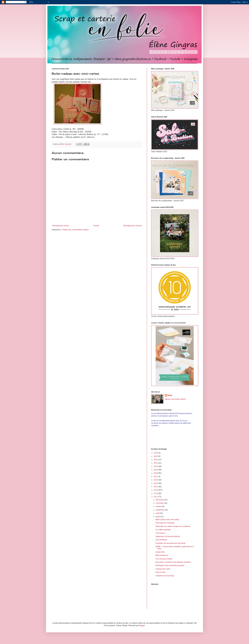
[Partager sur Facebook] (85, 144)
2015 (156, 483)
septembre (160, 510)
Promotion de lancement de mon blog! (170, 543)
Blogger (142, 626)
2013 (156, 490)
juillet (158, 517)
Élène (170, 395)
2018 (156, 473)
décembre (160, 500)
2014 (156, 487)
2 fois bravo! (160, 533)
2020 (156, 466)
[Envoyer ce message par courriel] (77, 144)
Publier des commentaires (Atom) (76, 230)
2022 (156, 460)
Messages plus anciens (132, 226)
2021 (156, 463)
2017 (156, 477)
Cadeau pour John (162, 569)
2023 (156, 456)
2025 (156, 453)
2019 (156, 470)
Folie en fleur (160, 572)
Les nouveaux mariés (163, 559)
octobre (159, 506)
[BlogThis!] (80, 144)
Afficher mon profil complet (175, 399)
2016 (156, 480)
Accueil (96, 226)
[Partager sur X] (82, 144)
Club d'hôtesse (161, 540)
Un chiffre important (163, 530)
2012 (156, 493)
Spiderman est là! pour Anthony (167, 536)
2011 (156, 497)
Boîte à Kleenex (161, 555)
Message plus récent (60, 226)
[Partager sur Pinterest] (88, 144)
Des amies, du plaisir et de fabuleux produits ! (173, 562)
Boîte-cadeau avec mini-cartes (167, 520)
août (158, 513)
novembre (160, 503)
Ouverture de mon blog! (164, 576)
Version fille (160, 552)
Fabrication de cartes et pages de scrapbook (172, 526)
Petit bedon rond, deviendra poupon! (169, 565)
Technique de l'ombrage (164, 523)
